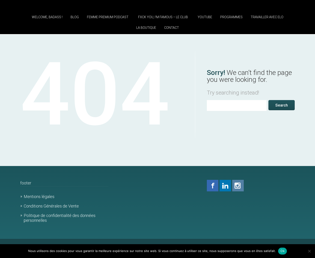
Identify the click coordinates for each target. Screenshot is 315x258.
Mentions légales (39, 196)
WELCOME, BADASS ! (47, 17)
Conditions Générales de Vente (51, 206)
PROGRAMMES (231, 17)
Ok (282, 251)
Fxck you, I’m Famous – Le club (163, 17)
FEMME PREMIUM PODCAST (107, 17)
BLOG (75, 17)
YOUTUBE (205, 17)
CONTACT (171, 28)
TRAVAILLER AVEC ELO (267, 17)
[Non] (309, 251)
